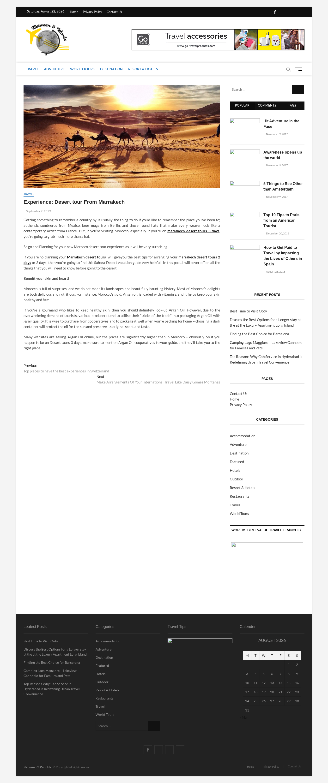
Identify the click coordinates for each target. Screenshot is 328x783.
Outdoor (236, 479)
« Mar (244, 717)
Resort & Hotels (143, 69)
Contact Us (114, 12)
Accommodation (242, 436)
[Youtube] (180, 745)
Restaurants (239, 496)
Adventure (54, 69)
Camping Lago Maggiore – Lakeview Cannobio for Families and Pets (50, 673)
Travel (32, 69)
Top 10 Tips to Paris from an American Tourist (281, 220)
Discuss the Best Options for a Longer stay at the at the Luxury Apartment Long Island (55, 651)
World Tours (82, 69)
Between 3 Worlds (37, 767)
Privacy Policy (92, 12)
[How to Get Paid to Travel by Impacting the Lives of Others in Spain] (245, 247)
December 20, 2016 (277, 233)
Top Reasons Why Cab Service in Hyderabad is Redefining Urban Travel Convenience (52, 689)
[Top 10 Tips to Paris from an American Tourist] (245, 215)
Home (74, 12)
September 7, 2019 (38, 211)
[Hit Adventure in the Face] (245, 121)
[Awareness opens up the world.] (245, 152)
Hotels (235, 470)
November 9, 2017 (277, 134)
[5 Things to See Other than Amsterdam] (245, 183)
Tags (292, 105)
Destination (111, 69)
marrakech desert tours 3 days (193, 231)
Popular (242, 105)
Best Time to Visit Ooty (248, 311)
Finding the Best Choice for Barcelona (259, 334)
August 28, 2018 (275, 271)
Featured (237, 462)
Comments (267, 105)
